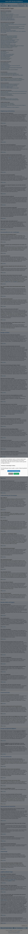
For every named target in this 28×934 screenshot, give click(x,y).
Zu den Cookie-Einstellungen (14, 471)
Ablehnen (11, 473)
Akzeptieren (16, 473)
